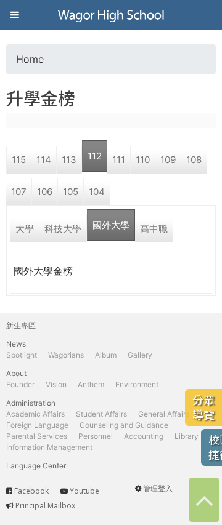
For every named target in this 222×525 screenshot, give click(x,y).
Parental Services (36, 436)
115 (19, 160)
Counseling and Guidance (124, 425)
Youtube (84, 491)
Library (187, 436)
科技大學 (62, 228)
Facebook (31, 491)
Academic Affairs (35, 414)
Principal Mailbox (45, 505)
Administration (31, 402)
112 (95, 156)
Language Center (36, 465)
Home (30, 59)
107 (19, 192)
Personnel (95, 436)
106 (44, 192)
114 (43, 160)
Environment (136, 384)
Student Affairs (101, 414)
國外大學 (111, 225)
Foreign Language (37, 425)
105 (70, 192)
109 (168, 160)
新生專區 (21, 325)
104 (97, 192)
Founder (20, 384)
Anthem (91, 384)
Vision (56, 384)
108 (194, 160)
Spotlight (21, 354)
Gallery (140, 354)
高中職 (154, 228)
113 (69, 160)
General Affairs (163, 414)
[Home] (111, 15)
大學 (24, 228)
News (16, 343)
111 (118, 160)
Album (106, 354)
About (16, 373)
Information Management (49, 447)
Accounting (143, 436)
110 (143, 160)
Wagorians (66, 354)
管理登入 (158, 488)
